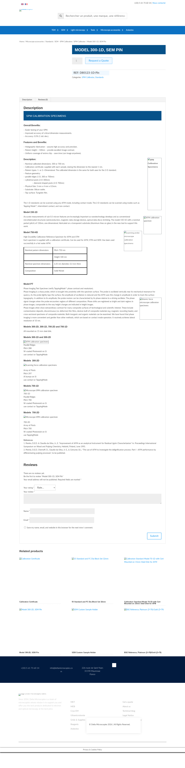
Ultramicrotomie (78, 715)
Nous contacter (159, 3)
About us (127, 707)
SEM (63, 30)
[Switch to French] (26, 4)
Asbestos (130, 30)
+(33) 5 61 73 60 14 (30, 668)
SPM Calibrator (79, 42)
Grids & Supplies (78, 720)
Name (27, 511)
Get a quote (128, 702)
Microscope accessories (110, 30)
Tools (93, 30)
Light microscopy (78, 30)
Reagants (75, 724)
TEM (54, 30)
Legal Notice (128, 715)
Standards (49, 42)
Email (26, 520)
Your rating (29, 488)
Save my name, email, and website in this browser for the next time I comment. (60, 528)
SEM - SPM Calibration (63, 42)
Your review (29, 492)
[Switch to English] (22, 4)
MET (73, 702)
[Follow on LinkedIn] (114, 665)
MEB (73, 707)
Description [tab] (27, 100)
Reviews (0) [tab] (43, 100)
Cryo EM (75, 711)
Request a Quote (98, 60)
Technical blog (129, 711)
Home (21, 42)
